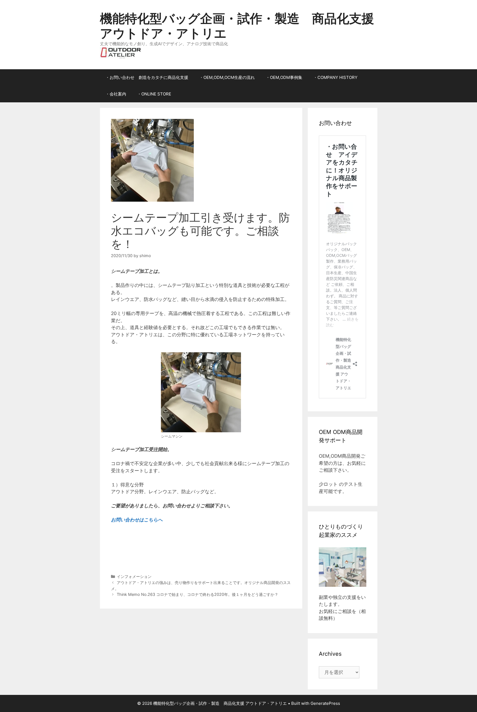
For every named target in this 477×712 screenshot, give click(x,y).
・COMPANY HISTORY (335, 77)
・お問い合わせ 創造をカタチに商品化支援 (146, 77)
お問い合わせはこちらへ (137, 519)
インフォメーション (134, 576)
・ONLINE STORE (154, 94)
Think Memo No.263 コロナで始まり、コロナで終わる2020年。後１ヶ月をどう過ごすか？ (197, 594)
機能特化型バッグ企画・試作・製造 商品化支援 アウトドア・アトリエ (237, 26)
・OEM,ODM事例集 (284, 77)
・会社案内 (115, 94)
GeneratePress (325, 703)
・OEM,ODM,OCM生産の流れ (227, 77)
